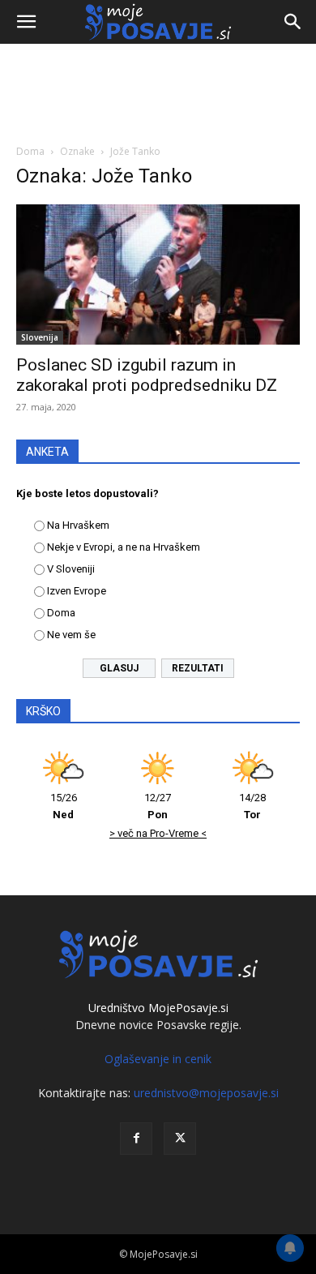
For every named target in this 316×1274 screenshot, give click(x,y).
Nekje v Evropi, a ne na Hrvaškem (123, 547)
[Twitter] (180, 1138)
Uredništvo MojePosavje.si (158, 1007)
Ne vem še (71, 634)
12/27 (157, 806)
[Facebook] (136, 1138)
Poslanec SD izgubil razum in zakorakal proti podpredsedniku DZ (146, 375)
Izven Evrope (76, 591)
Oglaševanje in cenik (158, 1058)
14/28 (252, 806)
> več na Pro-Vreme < (158, 833)
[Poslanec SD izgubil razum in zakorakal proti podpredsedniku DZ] (158, 274)
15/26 (63, 806)
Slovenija (39, 337)
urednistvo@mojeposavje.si (206, 1092)
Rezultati (198, 668)
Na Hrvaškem (78, 525)
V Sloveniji (71, 569)
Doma (30, 151)
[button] (26, 22)
